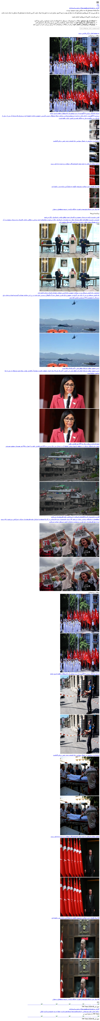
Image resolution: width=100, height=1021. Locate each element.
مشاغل (78, 1011)
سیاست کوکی (44, 1011)
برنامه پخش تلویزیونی (92, 1011)
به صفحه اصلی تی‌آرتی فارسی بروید (88, 33)
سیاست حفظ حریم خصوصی (57, 1011)
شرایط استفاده (71, 1011)
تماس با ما (83, 1011)
